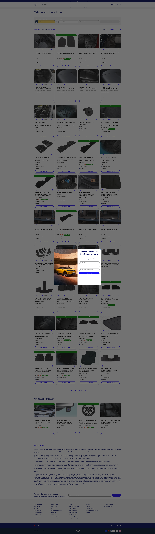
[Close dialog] (100, 250)
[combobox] (89, 270)
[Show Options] (98, 270)
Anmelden (89, 273)
